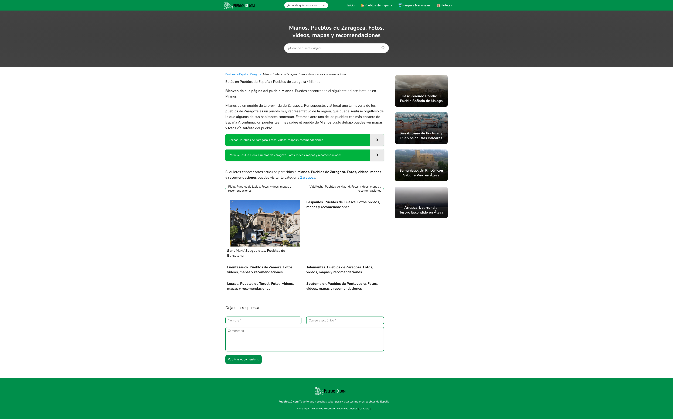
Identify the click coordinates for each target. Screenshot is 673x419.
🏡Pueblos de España (376, 5)
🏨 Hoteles (444, 5)
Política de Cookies (347, 408)
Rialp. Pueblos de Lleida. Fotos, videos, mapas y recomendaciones (259, 189)
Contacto (364, 408)
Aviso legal (303, 408)
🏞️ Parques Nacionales (414, 5)
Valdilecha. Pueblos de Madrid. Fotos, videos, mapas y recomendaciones (345, 189)
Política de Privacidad (323, 408)
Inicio (351, 5)
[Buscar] (324, 5)
